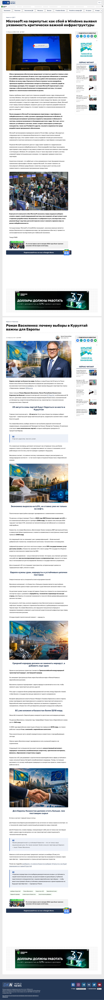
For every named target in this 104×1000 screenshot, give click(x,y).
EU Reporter (51, 395)
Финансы (40, 10)
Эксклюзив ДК (28, 10)
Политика (17, 10)
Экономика (7, 10)
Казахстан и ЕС (40, 891)
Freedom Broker (60, 10)
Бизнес (49, 10)
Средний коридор (15, 894)
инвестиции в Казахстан (29, 894)
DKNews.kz (29, 388)
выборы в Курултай (15, 891)
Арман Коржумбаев (66, 336)
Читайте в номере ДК (75, 10)
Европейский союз (51, 891)
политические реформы (45, 894)
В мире (97, 10)
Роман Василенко (28, 891)
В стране (88, 10)
